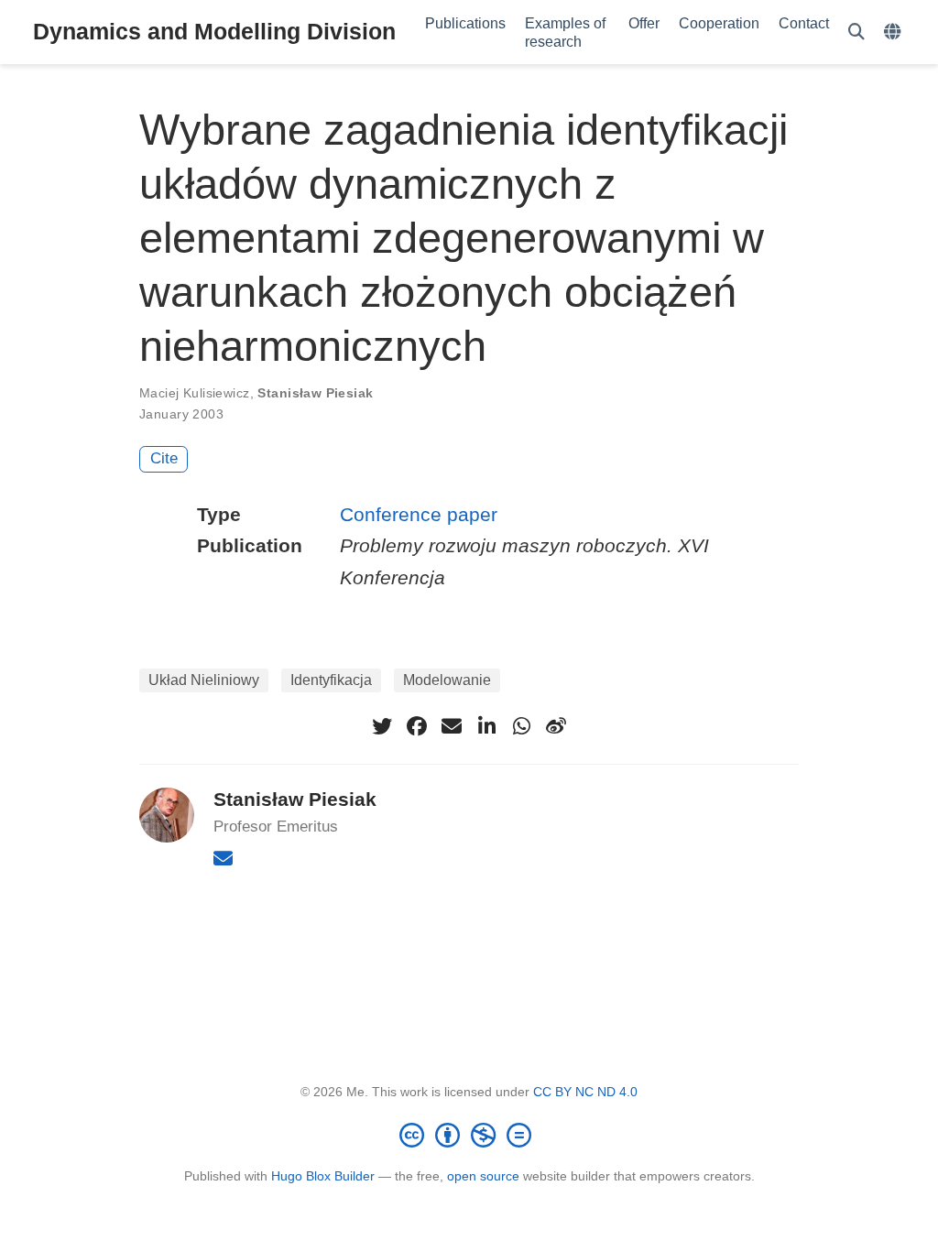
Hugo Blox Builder (323, 1176)
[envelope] (451, 726)
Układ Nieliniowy (203, 680)
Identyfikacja (331, 680)
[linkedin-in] (486, 726)
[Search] (856, 32)
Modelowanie (447, 680)
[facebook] (417, 726)
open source (483, 1176)
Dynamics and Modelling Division (214, 31)
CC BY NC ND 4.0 (585, 1091)
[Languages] (894, 32)
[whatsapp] (521, 726)
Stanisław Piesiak (315, 393)
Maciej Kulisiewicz (194, 393)
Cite (164, 458)
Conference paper (418, 514)
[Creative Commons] (469, 1135)
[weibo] (556, 726)
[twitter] (382, 726)
